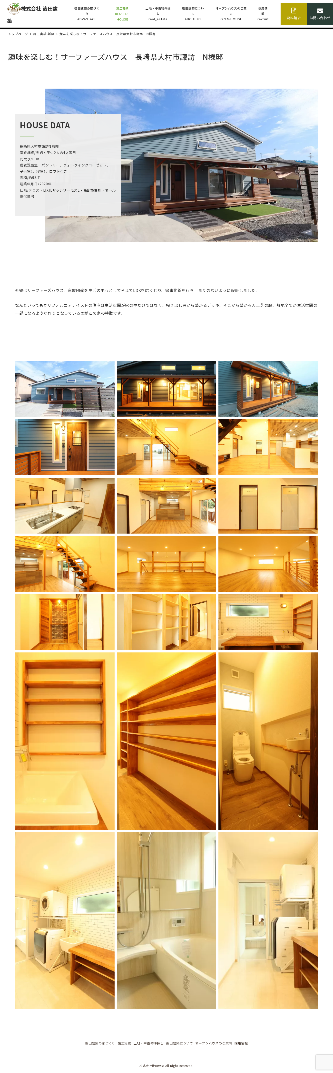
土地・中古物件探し (149, 1043)
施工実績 (124, 1043)
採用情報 (241, 1043)
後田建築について (179, 1043)
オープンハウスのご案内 (213, 1043)
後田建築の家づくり (100, 1043)
